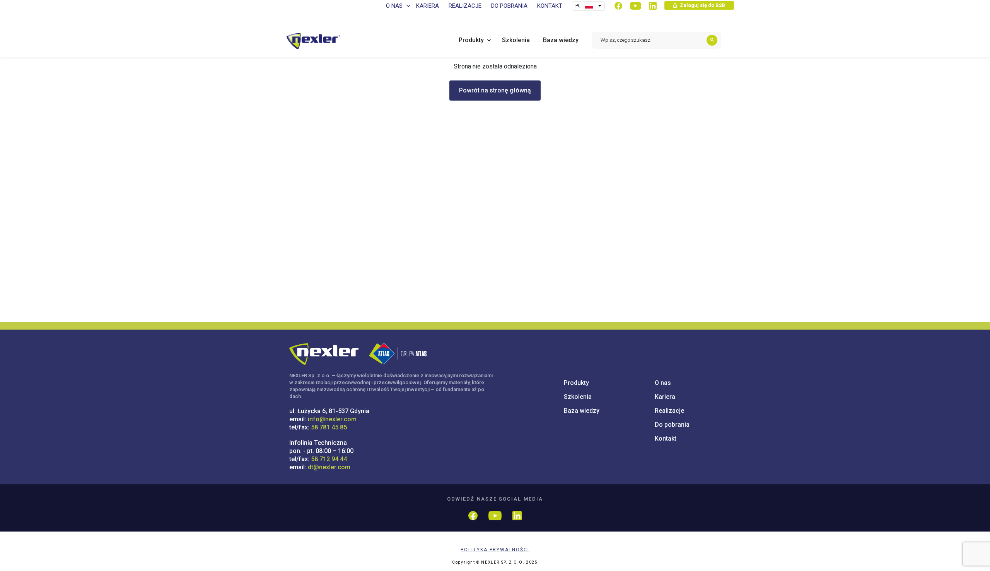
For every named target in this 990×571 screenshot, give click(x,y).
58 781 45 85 (329, 427)
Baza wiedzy (581, 410)
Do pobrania (672, 424)
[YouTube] (635, 6)
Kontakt (665, 438)
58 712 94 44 (329, 459)
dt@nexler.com (329, 467)
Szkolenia (578, 396)
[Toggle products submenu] (487, 40)
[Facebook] (618, 6)
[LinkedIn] (653, 6)
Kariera (665, 396)
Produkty (576, 382)
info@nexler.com (332, 419)
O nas (663, 382)
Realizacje (669, 410)
